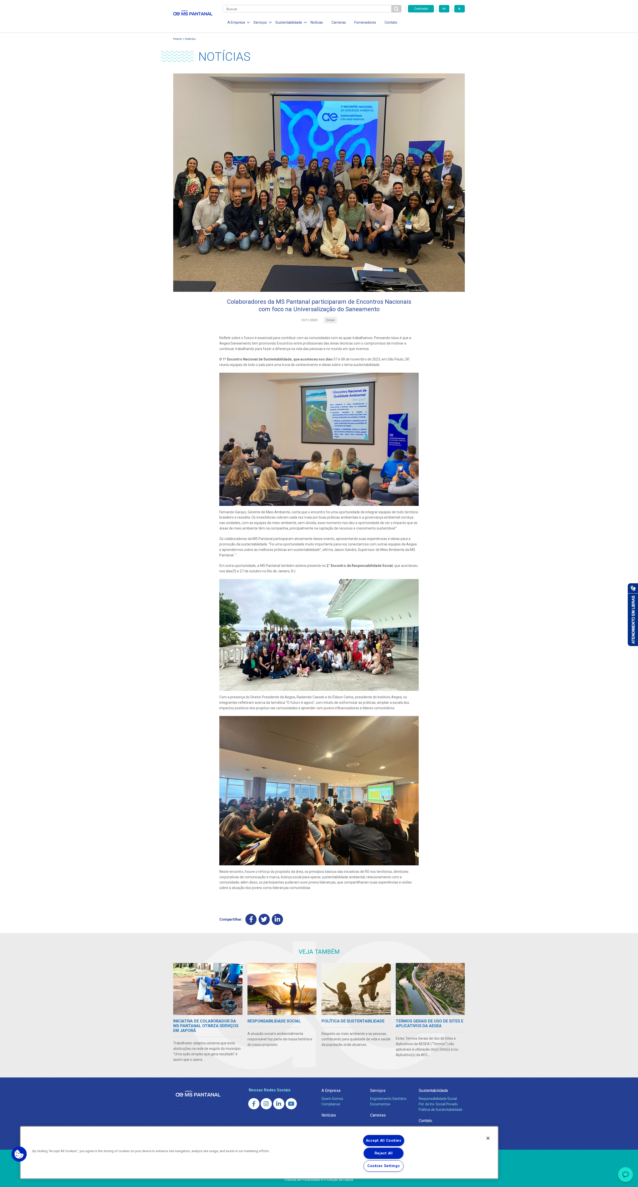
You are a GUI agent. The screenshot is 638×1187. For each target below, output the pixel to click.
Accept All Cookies (383, 1140)
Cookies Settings (383, 1166)
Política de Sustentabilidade (440, 1110)
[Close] (487, 1138)
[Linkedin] (277, 919)
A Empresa (330, 1090)
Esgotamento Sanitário (388, 1099)
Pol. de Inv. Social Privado (438, 1104)
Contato (391, 22)
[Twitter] (264, 919)
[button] (19, 1154)
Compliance (330, 1104)
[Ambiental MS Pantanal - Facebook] (253, 1103)
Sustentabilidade (433, 1090)
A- (459, 8)
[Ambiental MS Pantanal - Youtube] (291, 1103)
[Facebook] (251, 919)
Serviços (378, 1090)
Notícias (317, 22)
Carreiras (338, 22)
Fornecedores (365, 22)
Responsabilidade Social (438, 1099)
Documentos (380, 1104)
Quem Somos (332, 1099)
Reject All (384, 1153)
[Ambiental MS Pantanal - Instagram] (266, 1103)
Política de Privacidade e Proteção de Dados (319, 1180)
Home (177, 39)
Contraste (421, 8)
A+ (444, 8)
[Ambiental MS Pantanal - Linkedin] (278, 1103)
